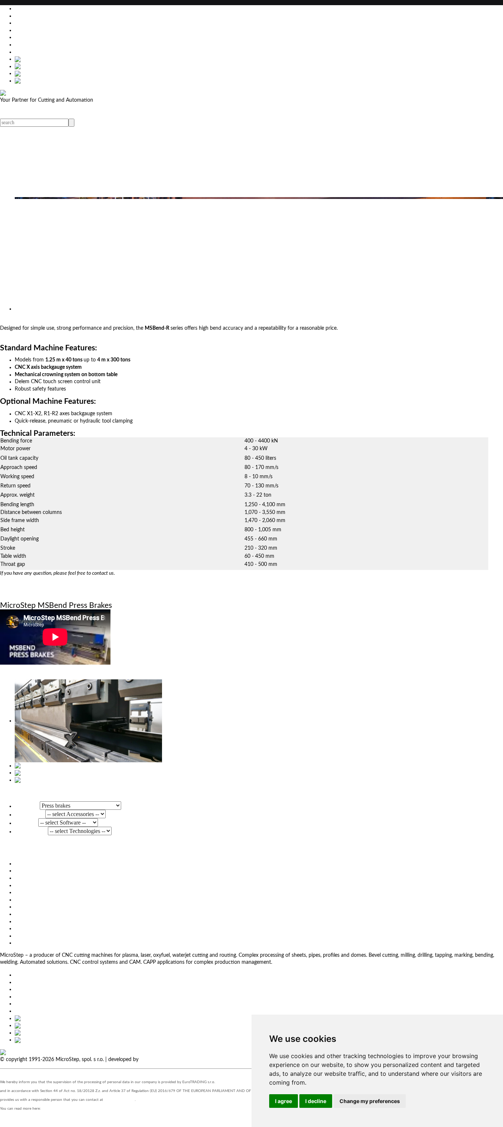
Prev (5, 296)
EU (18, 15)
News (6, 166)
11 (3, 274)
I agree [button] (283, 1101)
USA (20, 44)
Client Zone (28, 935)
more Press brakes (20, 851)
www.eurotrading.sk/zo (61, 1108)
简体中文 (25, 52)
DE (18, 22)
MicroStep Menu (19, 137)
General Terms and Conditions (49, 921)
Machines (27, 806)
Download (26, 928)
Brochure (38, 592)
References (12, 180)
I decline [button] (315, 1101)
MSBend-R (24, 321)
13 (3, 288)
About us (10, 187)
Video (6, 159)
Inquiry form (14, 592)
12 (3, 281)
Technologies (31, 831)
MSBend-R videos (20, 670)
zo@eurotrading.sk (119, 1100)
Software (26, 823)
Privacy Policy (30, 942)
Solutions (10, 151)
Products (10, 144)
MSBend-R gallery (20, 792)
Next (15, 296)
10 (3, 267)
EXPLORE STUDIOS (163, 1059)
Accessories (30, 814)
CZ (18, 37)
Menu (6, 115)
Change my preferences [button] (370, 1101)
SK (18, 30)
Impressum (27, 914)
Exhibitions (12, 173)
